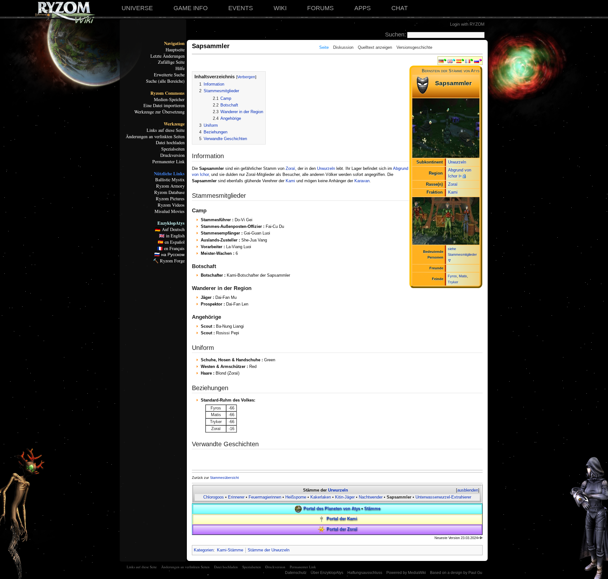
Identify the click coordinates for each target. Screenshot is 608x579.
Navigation (174, 43)
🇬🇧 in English (172, 236)
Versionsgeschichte (414, 47)
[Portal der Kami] (321, 519)
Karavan (362, 180)
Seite (324, 47)
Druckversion (172, 155)
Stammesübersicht (224, 477)
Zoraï (453, 184)
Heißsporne (295, 497)
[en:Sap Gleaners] (450, 61)
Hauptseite (175, 50)
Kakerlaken (320, 497)
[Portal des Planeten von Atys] (298, 508)
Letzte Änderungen (167, 56)
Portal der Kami (341, 519)
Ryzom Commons (167, 93)
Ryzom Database (169, 192)
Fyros (452, 276)
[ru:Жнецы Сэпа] (476, 61)
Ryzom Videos (171, 205)
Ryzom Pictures (170, 199)
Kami (453, 192)
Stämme (372, 508)
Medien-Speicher (169, 99)
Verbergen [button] (246, 77)
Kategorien (203, 550)
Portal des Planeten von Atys (331, 508)
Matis (463, 276)
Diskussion (343, 47)
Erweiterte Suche (169, 75)
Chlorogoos (213, 497)
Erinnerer (236, 497)
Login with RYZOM (467, 24)
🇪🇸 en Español (171, 242)
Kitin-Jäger (345, 497)
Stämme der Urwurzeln (268, 550)
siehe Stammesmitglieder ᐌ (462, 254)
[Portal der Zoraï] (321, 529)
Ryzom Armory (170, 186)
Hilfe (180, 68)
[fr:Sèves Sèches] (467, 61)
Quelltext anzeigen (375, 47)
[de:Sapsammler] (441, 61)
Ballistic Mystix (170, 180)
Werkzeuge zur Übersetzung (159, 112)
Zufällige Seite (171, 62)
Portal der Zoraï (341, 529)
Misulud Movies (170, 211)
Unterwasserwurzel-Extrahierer (443, 497)
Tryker (453, 282)
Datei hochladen (170, 142)
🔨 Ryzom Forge (169, 261)
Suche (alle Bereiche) (165, 81)
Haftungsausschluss (364, 572)
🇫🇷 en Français (171, 248)
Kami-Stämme (230, 550)
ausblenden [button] (467, 490)
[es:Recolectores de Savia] (458, 61)
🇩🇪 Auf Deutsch (170, 229)
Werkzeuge (174, 124)
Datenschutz (296, 572)
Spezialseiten (173, 149)
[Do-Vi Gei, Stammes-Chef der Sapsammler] (446, 220)
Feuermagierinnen (265, 497)
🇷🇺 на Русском (169, 254)
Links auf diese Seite (166, 130)
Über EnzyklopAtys (327, 572)
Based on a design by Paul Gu (456, 572)
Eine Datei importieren (164, 105)
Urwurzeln (457, 162)
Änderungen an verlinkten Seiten (155, 136)
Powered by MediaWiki (406, 572)
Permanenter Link (168, 161)
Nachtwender (371, 497)
